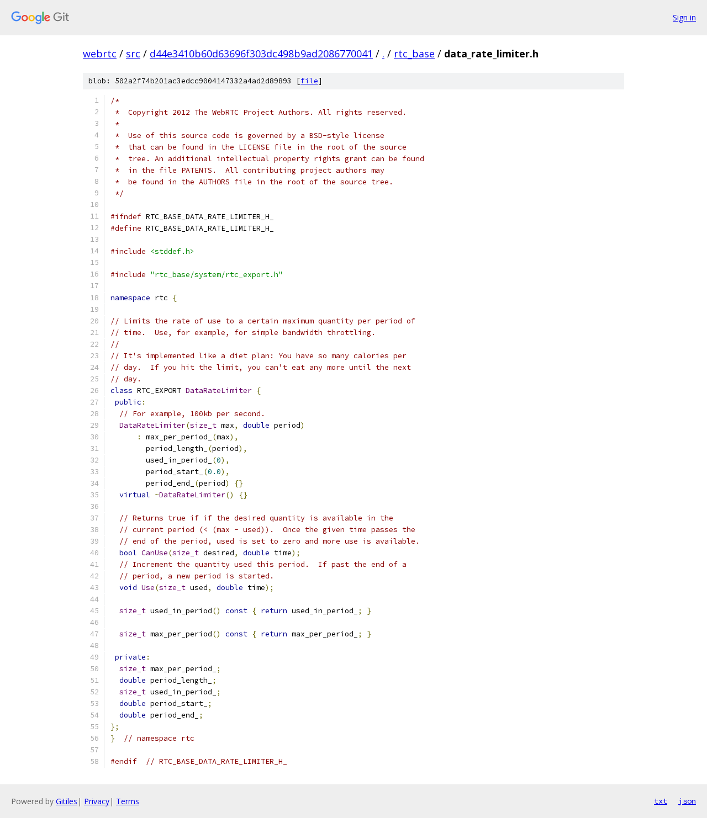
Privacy (96, 801)
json (687, 801)
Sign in (684, 17)
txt (660, 801)
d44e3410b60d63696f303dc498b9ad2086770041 (261, 53)
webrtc (100, 53)
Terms (127, 801)
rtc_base (414, 53)
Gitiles (66, 801)
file (309, 81)
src (133, 53)
